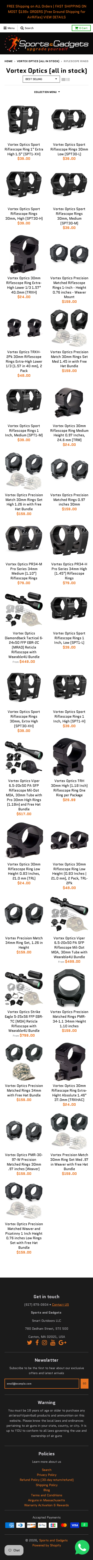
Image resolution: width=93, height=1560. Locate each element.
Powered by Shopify (46, 1545)
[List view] (68, 80)
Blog (46, 1490)
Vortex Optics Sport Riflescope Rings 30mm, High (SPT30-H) (24, 214)
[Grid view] (63, 80)
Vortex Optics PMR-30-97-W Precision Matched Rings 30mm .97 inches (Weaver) (24, 1161)
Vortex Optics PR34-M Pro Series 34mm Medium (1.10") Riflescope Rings (24, 571)
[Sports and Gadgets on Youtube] (53, 1343)
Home (9, 61)
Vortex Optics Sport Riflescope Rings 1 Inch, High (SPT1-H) (69, 716)
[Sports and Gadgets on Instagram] (44, 1343)
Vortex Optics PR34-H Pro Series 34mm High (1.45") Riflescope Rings (69, 571)
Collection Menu (45, 92)
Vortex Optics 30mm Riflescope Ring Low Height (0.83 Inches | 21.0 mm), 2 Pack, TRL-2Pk (69, 874)
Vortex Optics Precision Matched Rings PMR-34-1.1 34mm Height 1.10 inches (69, 1018)
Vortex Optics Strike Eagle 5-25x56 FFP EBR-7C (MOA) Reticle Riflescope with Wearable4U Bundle (24, 1021)
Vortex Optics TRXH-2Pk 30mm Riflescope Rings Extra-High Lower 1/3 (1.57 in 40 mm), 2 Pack (24, 361)
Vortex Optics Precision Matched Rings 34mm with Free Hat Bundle (24, 1090)
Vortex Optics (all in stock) (38, 61)
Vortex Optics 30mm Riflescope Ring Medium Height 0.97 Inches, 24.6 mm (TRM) (69, 432)
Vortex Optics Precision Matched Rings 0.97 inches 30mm (69, 500)
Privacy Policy (46, 1475)
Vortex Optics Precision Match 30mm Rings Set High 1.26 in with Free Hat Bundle (24, 502)
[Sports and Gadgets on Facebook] (37, 1343)
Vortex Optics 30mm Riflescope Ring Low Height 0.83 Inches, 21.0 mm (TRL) (23, 871)
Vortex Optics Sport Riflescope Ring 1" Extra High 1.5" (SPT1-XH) (24, 149)
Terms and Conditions (46, 1495)
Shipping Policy (47, 1485)
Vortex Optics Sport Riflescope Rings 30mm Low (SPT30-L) (69, 149)
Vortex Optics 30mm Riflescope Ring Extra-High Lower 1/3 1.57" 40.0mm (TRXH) (24, 285)
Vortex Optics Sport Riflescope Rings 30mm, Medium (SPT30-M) (69, 216)
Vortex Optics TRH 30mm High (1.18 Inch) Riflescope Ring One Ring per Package (69, 787)
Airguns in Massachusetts (46, 1500)
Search (46, 1470)
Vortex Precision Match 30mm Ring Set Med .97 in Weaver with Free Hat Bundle (69, 1161)
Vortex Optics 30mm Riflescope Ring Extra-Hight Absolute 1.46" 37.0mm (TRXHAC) (69, 1092)
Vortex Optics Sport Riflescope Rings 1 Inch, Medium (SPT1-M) (24, 430)
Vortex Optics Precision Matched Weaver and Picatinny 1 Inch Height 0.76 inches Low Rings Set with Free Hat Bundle (24, 1236)
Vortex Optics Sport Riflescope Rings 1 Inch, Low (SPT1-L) (69, 638)
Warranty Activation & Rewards (46, 1505)
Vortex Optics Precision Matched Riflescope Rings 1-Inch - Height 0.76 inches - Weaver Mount (69, 287)
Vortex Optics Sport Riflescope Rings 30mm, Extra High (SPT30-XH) (24, 718)
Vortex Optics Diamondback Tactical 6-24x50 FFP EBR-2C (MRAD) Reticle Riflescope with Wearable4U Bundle (24, 645)
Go (84, 1383)
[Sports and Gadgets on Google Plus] (62, 1343)
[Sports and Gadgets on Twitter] (29, 1343)
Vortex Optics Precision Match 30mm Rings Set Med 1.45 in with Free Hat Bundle (69, 359)
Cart (83, 28)
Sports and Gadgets (53, 1540)
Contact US (60, 1304)
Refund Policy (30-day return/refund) (47, 1479)
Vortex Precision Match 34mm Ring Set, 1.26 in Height (24, 943)
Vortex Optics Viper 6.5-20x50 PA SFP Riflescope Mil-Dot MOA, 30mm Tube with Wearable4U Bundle (69, 948)
